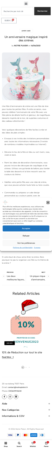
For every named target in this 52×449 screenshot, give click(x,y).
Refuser (26, 236)
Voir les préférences (26, 243)
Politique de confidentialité (23, 247)
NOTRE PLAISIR (21, 46)
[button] (48, 202)
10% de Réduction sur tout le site (22, 352)
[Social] (4, 397)
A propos (37, 247)
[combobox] (17, 11)
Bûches (10, 343)
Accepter (26, 228)
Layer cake (26, 31)
